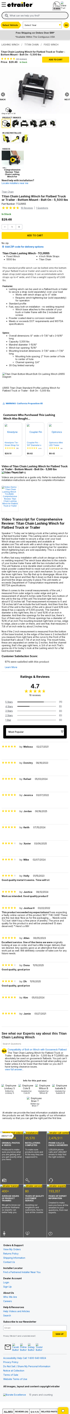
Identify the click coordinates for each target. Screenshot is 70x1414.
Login (6, 1282)
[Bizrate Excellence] (14, 1394)
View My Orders (12, 1249)
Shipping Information (14, 1257)
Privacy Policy (10, 1362)
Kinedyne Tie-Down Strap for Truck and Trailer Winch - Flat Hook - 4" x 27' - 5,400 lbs (13, 444)
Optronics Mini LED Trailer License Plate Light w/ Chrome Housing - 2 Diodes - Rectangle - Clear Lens (57, 444)
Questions (42, 207)
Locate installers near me (15, 183)
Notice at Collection (13, 1370)
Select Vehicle (10, 25)
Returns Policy (11, 1253)
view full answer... (14, 1069)
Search (7, 1315)
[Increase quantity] (19, 226)
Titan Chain (8, 191)
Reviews (27, 207)
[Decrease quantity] (5, 226)
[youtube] (39, 1347)
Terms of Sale (10, 1374)
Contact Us (9, 1262)
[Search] (6, 15)
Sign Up (7, 1286)
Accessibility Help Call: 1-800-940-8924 (24, 1358)
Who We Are (10, 1297)
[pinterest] (23, 1347)
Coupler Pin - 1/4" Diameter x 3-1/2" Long (34, 444)
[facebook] (15, 1347)
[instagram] (31, 1347)
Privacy (6, 1336)
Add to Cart (55, 60)
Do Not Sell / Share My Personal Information (26, 1366)
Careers (7, 1301)
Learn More (11, 667)
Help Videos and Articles (16, 1311)
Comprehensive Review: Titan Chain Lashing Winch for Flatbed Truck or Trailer (10, 501)
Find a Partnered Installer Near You (22, 1272)
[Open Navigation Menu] (3, 3)
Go (66, 25)
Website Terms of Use (15, 1379)
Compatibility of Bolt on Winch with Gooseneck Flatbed (37, 1049)
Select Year (30, 25)
